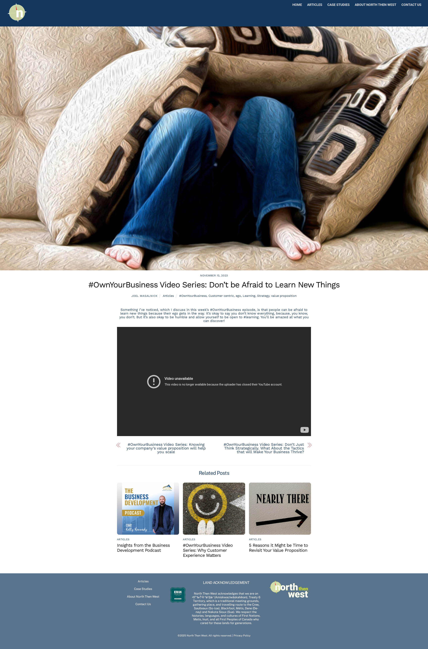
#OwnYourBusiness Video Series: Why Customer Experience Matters (208, 550)
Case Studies (338, 5)
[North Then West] (17, 21)
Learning (249, 295)
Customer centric (221, 295)
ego (238, 295)
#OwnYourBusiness (193, 295)
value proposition (284, 295)
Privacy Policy (242, 635)
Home (297, 5)
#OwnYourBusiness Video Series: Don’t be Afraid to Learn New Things (213, 284)
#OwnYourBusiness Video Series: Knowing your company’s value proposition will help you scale (166, 448)
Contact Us (411, 5)
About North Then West (375, 5)
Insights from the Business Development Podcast (143, 548)
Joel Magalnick (144, 295)
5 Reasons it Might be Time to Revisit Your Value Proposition (278, 548)
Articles (314, 5)
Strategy (263, 295)
